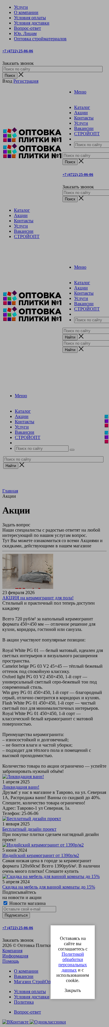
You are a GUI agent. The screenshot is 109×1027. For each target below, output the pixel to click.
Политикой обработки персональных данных (72, 962)
